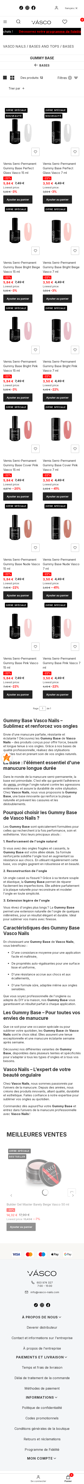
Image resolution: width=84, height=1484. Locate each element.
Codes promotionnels (42, 1418)
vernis (12, 784)
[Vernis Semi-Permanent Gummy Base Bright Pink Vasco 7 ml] (62, 330)
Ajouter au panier (18, 199)
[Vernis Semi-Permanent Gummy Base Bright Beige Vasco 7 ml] (62, 231)
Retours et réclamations (42, 1439)
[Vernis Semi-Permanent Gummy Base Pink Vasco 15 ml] (22, 626)
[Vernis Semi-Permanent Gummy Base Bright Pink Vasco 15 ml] (22, 330)
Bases (68, 46)
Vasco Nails (14, 46)
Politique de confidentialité (42, 1408)
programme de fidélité (56, 31)
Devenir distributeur (42, 1327)
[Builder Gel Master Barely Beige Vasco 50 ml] (42, 1172)
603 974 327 (45, 1282)
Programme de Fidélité (42, 1449)
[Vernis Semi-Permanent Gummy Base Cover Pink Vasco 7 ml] (62, 429)
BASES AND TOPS (44, 46)
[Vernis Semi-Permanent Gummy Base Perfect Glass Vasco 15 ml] (22, 132)
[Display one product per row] (5, 78)
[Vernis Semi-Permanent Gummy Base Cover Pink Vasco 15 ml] (22, 429)
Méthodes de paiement (42, 1388)
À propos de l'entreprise (42, 1348)
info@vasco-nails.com (45, 1292)
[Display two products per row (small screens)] (12, 78)
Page (36, 708)
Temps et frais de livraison (42, 1367)
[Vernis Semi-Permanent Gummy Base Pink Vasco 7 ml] (62, 626)
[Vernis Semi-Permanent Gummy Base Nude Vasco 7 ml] (62, 527)
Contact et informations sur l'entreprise (42, 1338)
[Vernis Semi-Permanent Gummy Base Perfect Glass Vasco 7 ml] (62, 132)
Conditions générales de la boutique (42, 1429)
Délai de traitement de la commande (42, 1378)
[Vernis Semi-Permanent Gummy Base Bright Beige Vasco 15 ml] (22, 231)
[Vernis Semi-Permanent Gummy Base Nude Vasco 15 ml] (22, 527)
